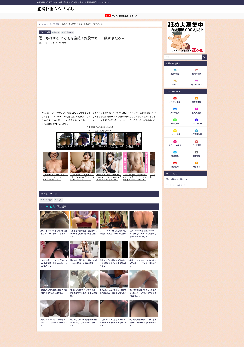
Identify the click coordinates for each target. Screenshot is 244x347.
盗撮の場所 (196, 74)
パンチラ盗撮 (45, 32)
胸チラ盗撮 (175, 113)
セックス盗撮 (175, 134)
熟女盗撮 (175, 167)
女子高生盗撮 (68, 32)
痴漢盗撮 (175, 156)
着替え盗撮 (175, 123)
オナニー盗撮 (196, 123)
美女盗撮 (196, 156)
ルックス (175, 84)
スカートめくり (175, 145)
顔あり (56, 32)
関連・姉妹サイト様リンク (176, 179)
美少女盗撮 (196, 102)
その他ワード (196, 84)
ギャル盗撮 (196, 145)
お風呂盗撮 (196, 113)
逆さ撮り (196, 167)
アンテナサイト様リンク (176, 185)
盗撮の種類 (175, 74)
